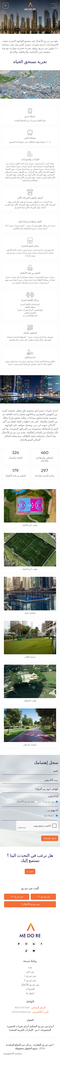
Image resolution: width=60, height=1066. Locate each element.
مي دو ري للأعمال (31, 904)
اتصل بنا (30, 993)
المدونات (30, 989)
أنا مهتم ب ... (52, 810)
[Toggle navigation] (54, 6)
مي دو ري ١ (44, 897)
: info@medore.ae (30, 1012)
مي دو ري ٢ (17, 897)
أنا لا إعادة (53, 796)
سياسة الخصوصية (12, 1053)
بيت (30, 967)
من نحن (30, 972)
